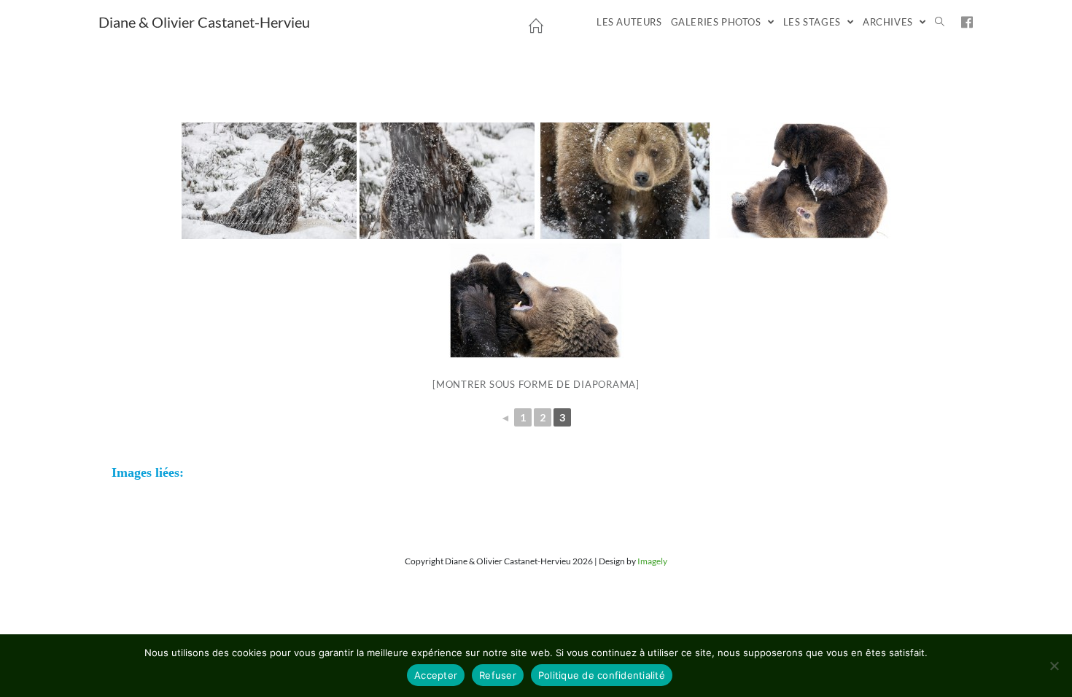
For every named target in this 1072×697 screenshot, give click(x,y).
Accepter (435, 675)
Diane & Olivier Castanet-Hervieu (204, 22)
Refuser (497, 675)
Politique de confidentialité (601, 675)
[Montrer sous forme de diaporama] (536, 384)
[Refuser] (1053, 665)
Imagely (652, 561)
